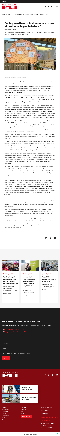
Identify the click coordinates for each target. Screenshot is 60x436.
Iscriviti (6, 358)
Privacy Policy (5, 415)
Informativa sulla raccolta (30, 434)
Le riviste (23, 409)
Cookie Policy (5, 417)
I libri (22, 411)
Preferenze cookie (6, 420)
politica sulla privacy (24, 353)
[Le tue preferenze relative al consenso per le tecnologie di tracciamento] (57, 433)
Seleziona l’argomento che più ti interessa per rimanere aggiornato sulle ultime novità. (26, 325)
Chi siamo (23, 407)
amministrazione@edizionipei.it (49, 417)
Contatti (4, 407)
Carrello (4, 413)
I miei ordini (5, 411)
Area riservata (5, 409)
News (3, 14)
